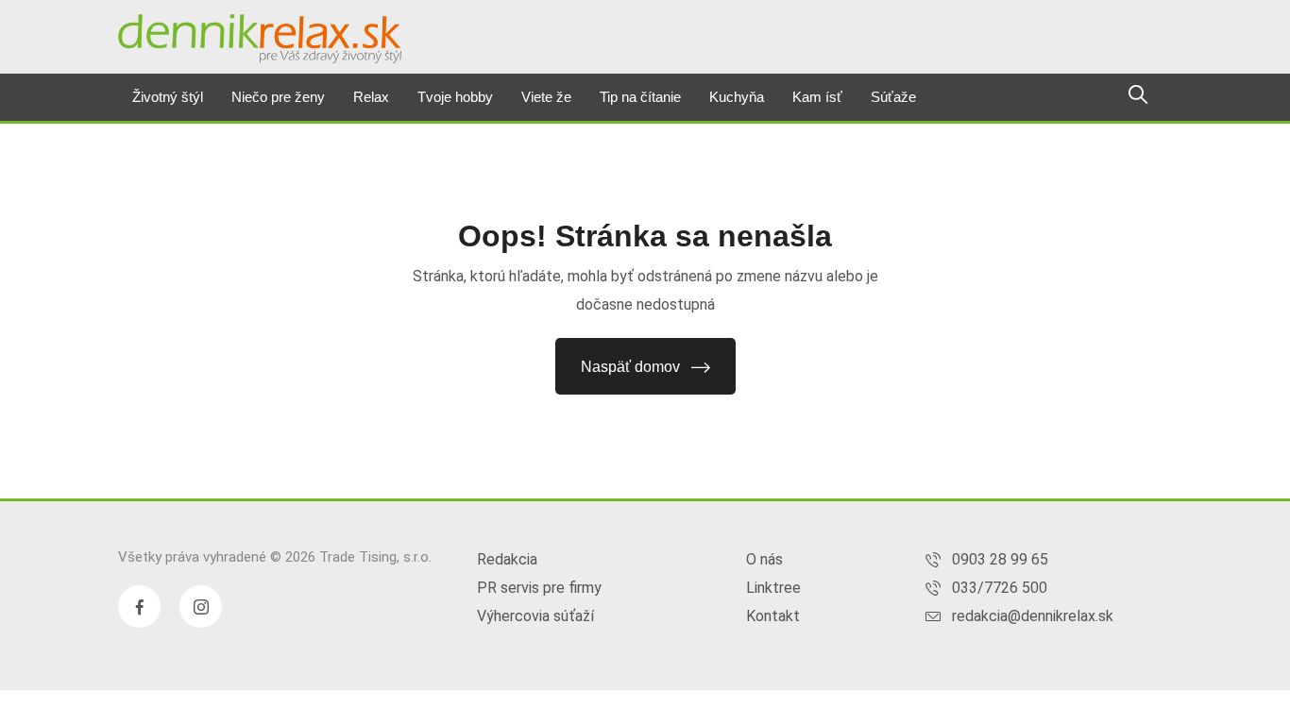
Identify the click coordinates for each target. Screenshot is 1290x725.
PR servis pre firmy (539, 588)
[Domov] (259, 38)
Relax (371, 97)
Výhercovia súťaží (535, 616)
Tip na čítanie (640, 97)
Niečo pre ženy (278, 97)
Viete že (546, 97)
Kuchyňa (736, 97)
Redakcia (507, 559)
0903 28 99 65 (1000, 559)
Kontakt (773, 616)
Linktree (773, 588)
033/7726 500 (999, 588)
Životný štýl (167, 97)
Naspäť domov (630, 367)
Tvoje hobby (455, 97)
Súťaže (893, 97)
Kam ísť (817, 97)
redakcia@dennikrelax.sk (1032, 616)
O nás (764, 559)
